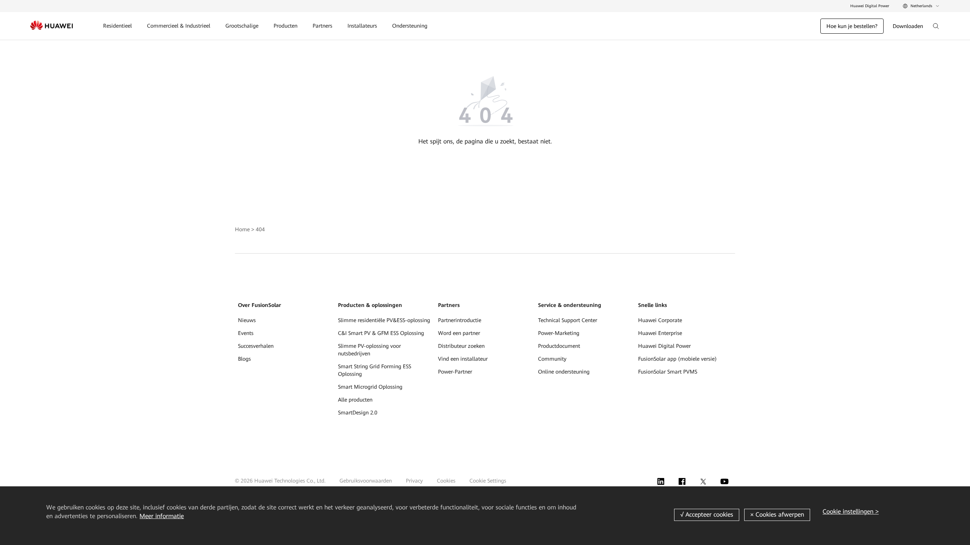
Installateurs (362, 26)
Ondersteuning (409, 26)
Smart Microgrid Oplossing (370, 387)
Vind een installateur (463, 359)
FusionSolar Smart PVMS (667, 372)
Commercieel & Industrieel (178, 26)
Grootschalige (241, 26)
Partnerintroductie (459, 320)
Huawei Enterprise (660, 333)
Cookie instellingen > (851, 511)
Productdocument (559, 346)
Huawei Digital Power (869, 6)
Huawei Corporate (660, 320)
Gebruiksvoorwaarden (366, 481)
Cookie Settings (487, 481)
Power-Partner (455, 372)
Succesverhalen (256, 346)
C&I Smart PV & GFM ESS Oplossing (381, 333)
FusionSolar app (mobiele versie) (677, 359)
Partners (322, 26)
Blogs (244, 359)
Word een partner (459, 333)
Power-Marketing (558, 333)
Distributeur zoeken (461, 346)
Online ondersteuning (564, 372)
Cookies (446, 481)
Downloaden (908, 26)
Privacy (414, 481)
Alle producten (355, 400)
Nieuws (247, 320)
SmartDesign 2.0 (357, 413)
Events (245, 333)
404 (260, 229)
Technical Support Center (567, 320)
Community (552, 359)
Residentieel (117, 26)
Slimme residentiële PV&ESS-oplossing (384, 320)
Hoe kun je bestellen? (852, 26)
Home (242, 229)
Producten (285, 26)
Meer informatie (161, 516)
